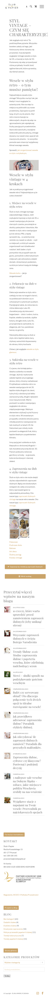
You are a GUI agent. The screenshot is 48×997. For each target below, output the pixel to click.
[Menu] (40, 7)
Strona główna (11, 950)
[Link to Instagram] (38, 993)
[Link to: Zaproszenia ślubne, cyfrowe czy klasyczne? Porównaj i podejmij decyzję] (7, 756)
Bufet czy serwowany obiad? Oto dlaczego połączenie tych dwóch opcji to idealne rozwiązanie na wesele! (27, 700)
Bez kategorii (9, 919)
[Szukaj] (29, 7)
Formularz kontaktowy (14, 834)
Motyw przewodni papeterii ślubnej (18, 932)
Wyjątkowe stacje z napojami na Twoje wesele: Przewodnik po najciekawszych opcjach (27, 807)
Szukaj (7, 976)
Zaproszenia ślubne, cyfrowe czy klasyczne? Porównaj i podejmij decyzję (27, 762)
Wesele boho (14, 273)
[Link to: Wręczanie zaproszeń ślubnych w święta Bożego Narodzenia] (7, 633)
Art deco (13, 551)
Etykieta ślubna (10, 926)
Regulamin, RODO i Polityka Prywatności (21, 895)
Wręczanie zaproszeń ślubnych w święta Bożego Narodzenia (26, 638)
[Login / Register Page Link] (25, 7)
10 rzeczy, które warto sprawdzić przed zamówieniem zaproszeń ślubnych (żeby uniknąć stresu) (28, 618)
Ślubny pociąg (15, 554)
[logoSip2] (20, 7)
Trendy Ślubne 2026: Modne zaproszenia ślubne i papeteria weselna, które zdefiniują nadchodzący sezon (28, 659)
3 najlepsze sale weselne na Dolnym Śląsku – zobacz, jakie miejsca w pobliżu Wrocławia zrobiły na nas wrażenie (27, 785)
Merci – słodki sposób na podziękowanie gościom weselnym (28, 679)
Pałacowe (13, 542)
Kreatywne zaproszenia (13, 929)
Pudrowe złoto (15, 545)
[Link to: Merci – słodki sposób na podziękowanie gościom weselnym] (7, 674)
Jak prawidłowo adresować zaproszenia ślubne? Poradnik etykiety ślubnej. (27, 722)
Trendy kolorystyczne (12, 935)
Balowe (12, 548)
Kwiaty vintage (15, 557)
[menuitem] (25, 7)
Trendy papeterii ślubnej (13, 939)
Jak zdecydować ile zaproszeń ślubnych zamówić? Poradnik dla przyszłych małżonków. (27, 742)
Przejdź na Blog (11, 908)
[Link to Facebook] (42, 993)
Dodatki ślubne (10, 922)
